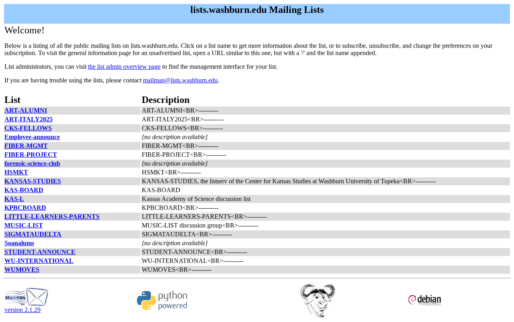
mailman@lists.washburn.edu (180, 80)
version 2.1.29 (22, 309)
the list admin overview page (124, 66)
